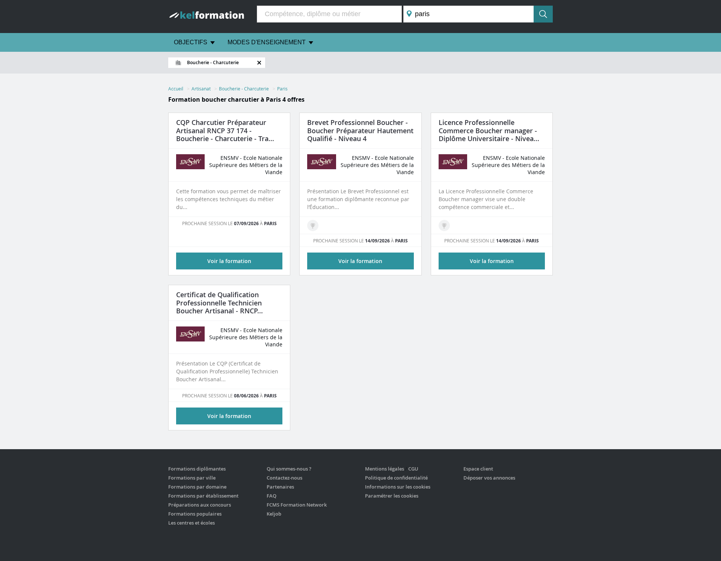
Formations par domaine (197, 486)
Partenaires (280, 486)
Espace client (478, 468)
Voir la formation (229, 261)
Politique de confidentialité (396, 477)
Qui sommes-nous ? (289, 468)
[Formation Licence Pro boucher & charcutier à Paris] (444, 225)
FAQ (271, 495)
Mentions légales (384, 468)
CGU (413, 468)
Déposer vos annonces (489, 477)
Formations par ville (192, 477)
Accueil (175, 89)
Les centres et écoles (191, 522)
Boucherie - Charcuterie (244, 89)
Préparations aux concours (199, 504)
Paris (282, 89)
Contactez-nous (284, 477)
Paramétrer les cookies (391, 495)
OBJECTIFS (190, 42)
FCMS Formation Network (297, 504)
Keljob (274, 513)
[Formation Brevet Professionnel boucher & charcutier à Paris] (312, 225)
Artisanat (201, 89)
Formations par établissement (203, 495)
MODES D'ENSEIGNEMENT (267, 42)
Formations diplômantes (197, 468)
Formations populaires (195, 513)
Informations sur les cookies (397, 486)
